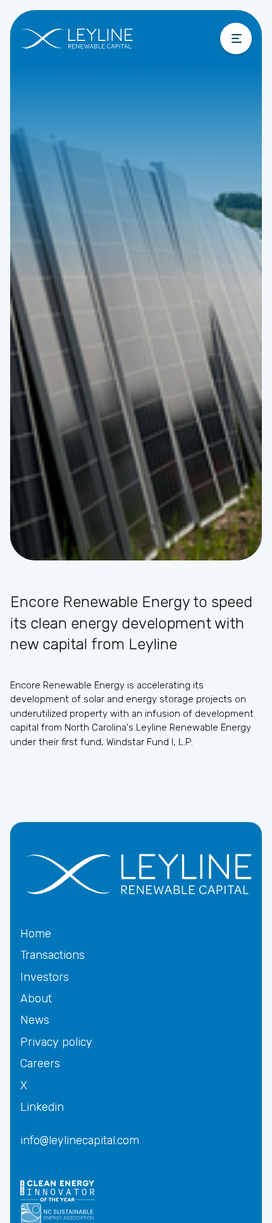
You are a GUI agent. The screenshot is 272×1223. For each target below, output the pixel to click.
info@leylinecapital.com (79, 1140)
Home (35, 934)
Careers (40, 1063)
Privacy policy (56, 1042)
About (36, 999)
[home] (102, 38)
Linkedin (42, 1107)
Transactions (52, 955)
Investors (44, 977)
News (34, 1020)
